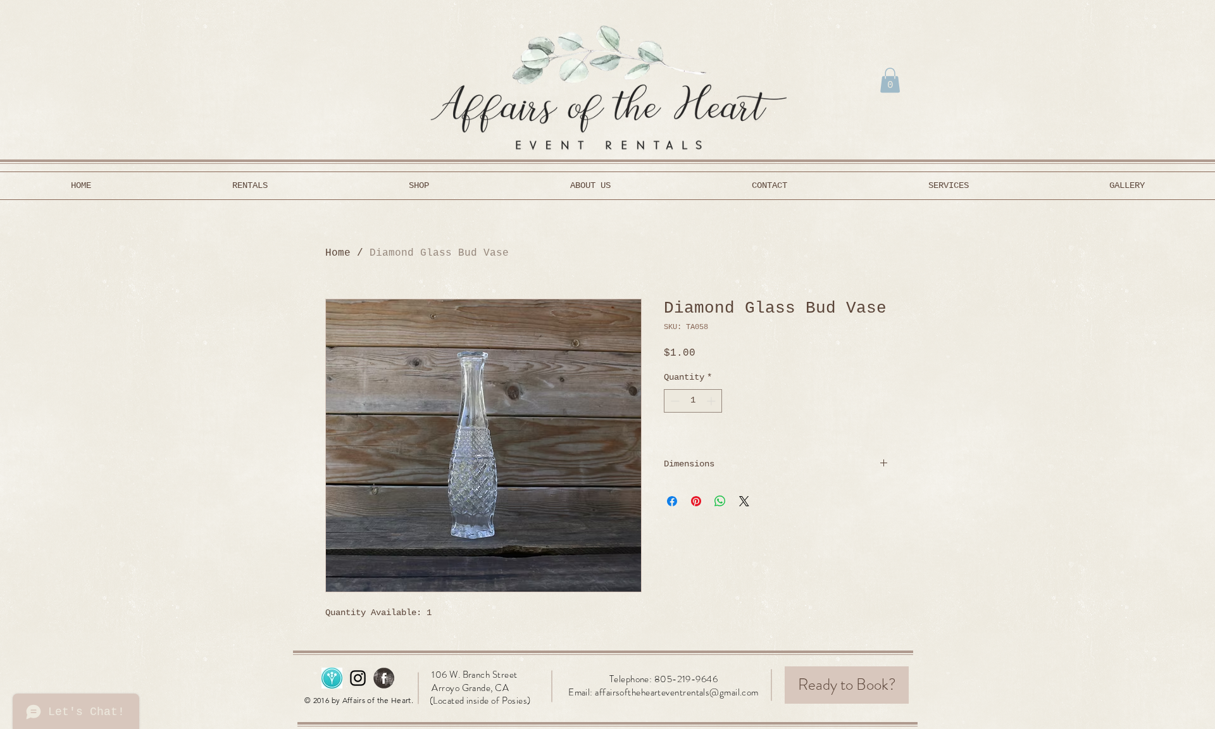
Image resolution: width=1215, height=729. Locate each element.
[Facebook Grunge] (383, 678)
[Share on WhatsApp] (720, 501)
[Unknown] (331, 678)
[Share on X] (744, 501)
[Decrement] (674, 401)
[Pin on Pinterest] (696, 501)
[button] (890, 80)
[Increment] (712, 401)
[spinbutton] (693, 401)
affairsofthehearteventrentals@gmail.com (677, 692)
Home (338, 253)
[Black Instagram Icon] (357, 678)
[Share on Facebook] (672, 501)
